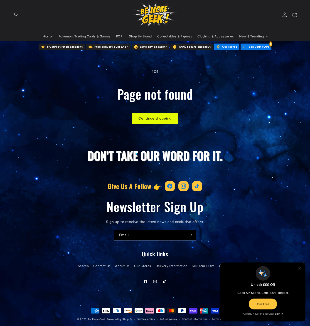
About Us (122, 266)
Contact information (194, 319)
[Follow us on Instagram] (183, 186)
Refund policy (168, 319)
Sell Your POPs (203, 266)
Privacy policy (146, 319)
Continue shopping (155, 118)
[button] (16, 15)
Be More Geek (97, 319)
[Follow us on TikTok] (197, 186)
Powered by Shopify (119, 319)
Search (83, 266)
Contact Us (102, 266)
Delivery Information (171, 266)
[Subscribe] (191, 235)
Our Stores (142, 266)
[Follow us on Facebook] (170, 186)
